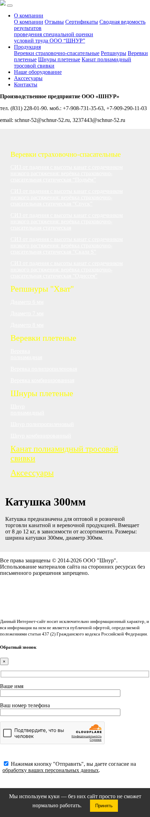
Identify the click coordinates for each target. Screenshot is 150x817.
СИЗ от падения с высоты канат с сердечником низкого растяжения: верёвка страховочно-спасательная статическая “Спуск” (66, 197)
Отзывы (54, 22)
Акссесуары (28, 78)
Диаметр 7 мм (27, 313)
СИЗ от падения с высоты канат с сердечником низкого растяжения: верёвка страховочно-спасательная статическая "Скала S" (66, 245)
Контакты (25, 84)
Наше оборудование (38, 72)
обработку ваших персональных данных (50, 770)
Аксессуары (32, 472)
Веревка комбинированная (42, 380)
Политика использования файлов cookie (48, 597)
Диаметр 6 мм (27, 302)
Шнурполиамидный (27, 409)
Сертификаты (81, 22)
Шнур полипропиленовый (42, 424)
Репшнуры (113, 53)
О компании (28, 15)
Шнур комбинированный (40, 436)
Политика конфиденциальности (38, 591)
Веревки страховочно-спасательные (56, 53)
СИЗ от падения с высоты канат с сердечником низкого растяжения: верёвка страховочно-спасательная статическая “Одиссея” (66, 269)
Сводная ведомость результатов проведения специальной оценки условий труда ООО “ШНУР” (79, 31)
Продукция (27, 47)
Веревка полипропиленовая (43, 369)
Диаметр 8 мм (27, 325)
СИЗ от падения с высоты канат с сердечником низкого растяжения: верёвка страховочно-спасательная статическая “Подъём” (66, 173)
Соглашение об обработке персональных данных (58, 585)
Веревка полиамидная (26, 354)
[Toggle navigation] (10, 6)
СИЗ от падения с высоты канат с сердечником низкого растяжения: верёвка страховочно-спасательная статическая (66, 221)
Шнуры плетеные (59, 59)
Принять (104, 805)
